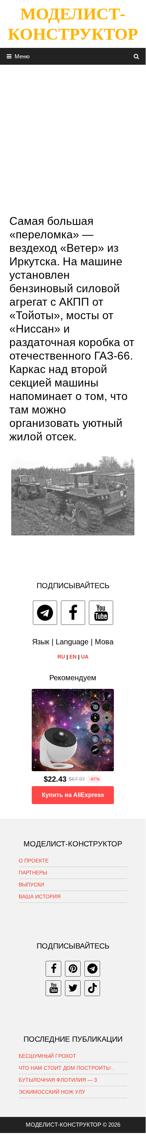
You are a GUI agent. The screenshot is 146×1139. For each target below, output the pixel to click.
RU (61, 657)
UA (84, 657)
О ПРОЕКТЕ (34, 861)
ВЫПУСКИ (31, 885)
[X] (73, 988)
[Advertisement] (73, 138)
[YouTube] (101, 613)
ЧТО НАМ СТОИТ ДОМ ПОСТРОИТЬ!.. (66, 1068)
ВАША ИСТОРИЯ (39, 897)
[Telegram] (45, 613)
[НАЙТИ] (136, 56)
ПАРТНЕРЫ (33, 873)
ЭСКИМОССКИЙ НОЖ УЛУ (52, 1092)
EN (73, 657)
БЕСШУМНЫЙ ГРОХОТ (47, 1056)
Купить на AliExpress (73, 795)
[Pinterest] (73, 969)
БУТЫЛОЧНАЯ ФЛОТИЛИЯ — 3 (58, 1080)
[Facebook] (73, 613)
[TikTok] (92, 988)
